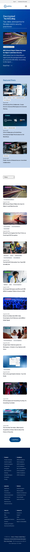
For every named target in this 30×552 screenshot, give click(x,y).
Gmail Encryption (8, 462)
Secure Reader (20, 497)
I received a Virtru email (22, 1)
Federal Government (8, 495)
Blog (5, 515)
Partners (6, 521)
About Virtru (7, 512)
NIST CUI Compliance (21, 468)
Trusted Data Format (21, 495)
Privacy (16, 536)
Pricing (5, 479)
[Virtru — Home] (7, 6)
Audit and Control (20, 499)
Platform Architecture (21, 492)
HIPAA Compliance (21, 459)
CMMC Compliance (21, 475)
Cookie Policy (22, 536)
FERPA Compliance (21, 472)
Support (18, 515)
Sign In (14, 1)
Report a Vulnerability (21, 521)
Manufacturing (7, 501)
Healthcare (6, 488)
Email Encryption (20, 488)
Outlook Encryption (8, 464)
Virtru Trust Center (8, 541)
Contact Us (19, 512)
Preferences (6, 539)
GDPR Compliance (21, 464)
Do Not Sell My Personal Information (18, 539)
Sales (18, 517)
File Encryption (20, 490)
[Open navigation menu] (26, 6)
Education (6, 490)
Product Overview (8, 459)
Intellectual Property (8, 523)
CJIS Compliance (20, 466)
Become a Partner (21, 519)
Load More (15, 439)
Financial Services (8, 503)
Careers (6, 517)
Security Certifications (9, 525)
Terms (12, 536)
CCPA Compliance (21, 470)
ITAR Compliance (20, 462)
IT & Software (7, 492)
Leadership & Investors (9, 519)
